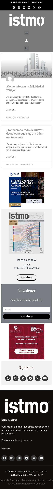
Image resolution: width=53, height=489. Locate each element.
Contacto (40, 483)
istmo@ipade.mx (23, 440)
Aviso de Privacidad (10, 480)
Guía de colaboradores (23, 483)
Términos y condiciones (33, 480)
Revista (25, 2)
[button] (26, 33)
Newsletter (37, 2)
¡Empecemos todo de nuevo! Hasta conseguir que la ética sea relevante (24, 133)
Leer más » (10, 110)
